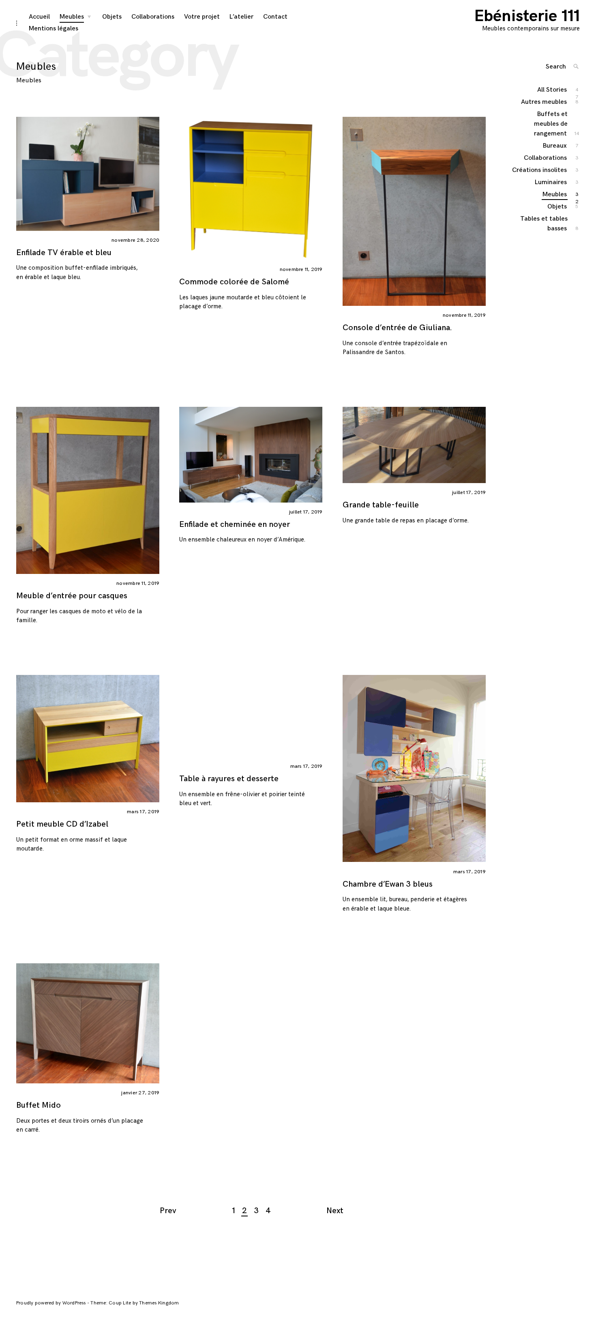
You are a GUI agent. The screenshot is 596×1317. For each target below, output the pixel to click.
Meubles (72, 17)
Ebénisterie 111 (527, 16)
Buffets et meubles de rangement (551, 124)
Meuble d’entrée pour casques (71, 596)
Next (334, 1211)
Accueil (39, 17)
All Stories (552, 90)
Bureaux (555, 146)
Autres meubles (544, 102)
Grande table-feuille (381, 505)
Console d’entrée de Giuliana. (397, 328)
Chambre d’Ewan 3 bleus (388, 884)
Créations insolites (540, 170)
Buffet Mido (38, 1105)
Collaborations (152, 17)
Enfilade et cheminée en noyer (234, 524)
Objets (112, 17)
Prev (168, 1211)
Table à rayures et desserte (229, 779)
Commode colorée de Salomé (234, 282)
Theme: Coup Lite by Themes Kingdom (134, 1303)
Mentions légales (53, 28)
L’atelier (241, 17)
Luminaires (551, 182)
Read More (171, 188)
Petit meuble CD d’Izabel (62, 824)
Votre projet (202, 17)
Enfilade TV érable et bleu (63, 253)
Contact (275, 17)
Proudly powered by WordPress (51, 1303)
